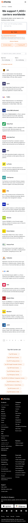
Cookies (18, 516)
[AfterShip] (6, 2)
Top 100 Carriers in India (13, 391)
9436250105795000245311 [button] (9, 35)
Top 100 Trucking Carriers (13, 361)
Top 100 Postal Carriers (13, 367)
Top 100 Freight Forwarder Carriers (13, 364)
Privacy (3, 516)
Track (15, 32)
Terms (7, 516)
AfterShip (4, 6)
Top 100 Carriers (13, 354)
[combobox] (7, 60)
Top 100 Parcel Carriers (13, 357)
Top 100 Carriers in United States (13, 385)
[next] (24, 340)
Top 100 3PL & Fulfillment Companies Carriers (13, 378)
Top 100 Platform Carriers (13, 371)
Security (12, 516)
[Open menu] (25, 2)
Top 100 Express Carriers (13, 374)
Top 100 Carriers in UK (13, 388)
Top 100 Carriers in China (13, 381)
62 (21, 340)
